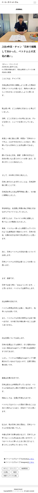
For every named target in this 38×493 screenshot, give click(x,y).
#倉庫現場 (24, 468)
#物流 (15, 472)
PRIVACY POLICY (18, 489)
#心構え (6, 472)
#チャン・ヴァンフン (10, 468)
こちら (31, 459)
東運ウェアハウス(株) (10, 476)
